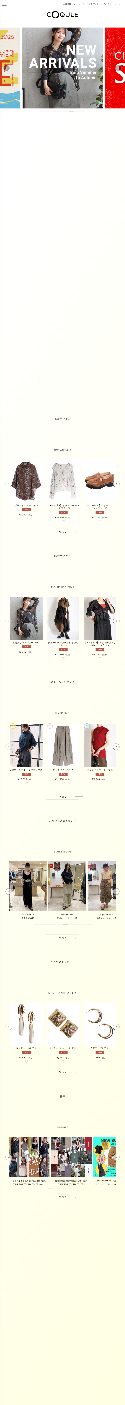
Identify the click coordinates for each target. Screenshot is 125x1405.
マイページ (79, 4)
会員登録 (67, 4)
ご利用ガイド (92, 4)
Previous (6, 68)
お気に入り (106, 4)
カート (117, 4)
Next (118, 68)
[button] (9, 484)
